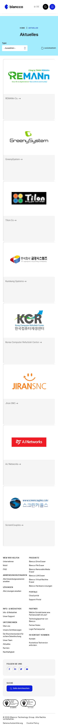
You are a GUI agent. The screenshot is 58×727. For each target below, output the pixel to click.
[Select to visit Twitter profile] (21, 669)
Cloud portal (34, 595)
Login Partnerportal (37, 629)
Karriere (6, 648)
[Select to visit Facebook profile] (9, 669)
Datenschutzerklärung (13, 723)
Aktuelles (6, 644)
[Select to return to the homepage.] (14, 6)
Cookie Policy (33, 723)
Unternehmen (8, 561)
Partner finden (34, 625)
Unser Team (7, 640)
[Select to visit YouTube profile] (27, 669)
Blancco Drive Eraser (37, 561)
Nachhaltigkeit (8, 652)
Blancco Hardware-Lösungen (40, 586)
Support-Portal (35, 599)
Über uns (6, 626)
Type (4, 43)
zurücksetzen (50, 48)
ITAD (5, 569)
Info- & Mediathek (10, 612)
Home (22, 28)
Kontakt (32, 639)
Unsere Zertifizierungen (12, 630)
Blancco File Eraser (36, 565)
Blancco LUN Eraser (37, 575)
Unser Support (9, 616)
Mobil (5, 565)
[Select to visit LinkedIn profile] (15, 669)
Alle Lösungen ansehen (12, 591)
